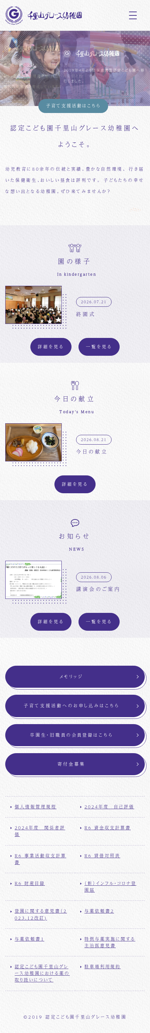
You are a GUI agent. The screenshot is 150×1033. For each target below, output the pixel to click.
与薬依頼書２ (99, 911)
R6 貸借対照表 (102, 855)
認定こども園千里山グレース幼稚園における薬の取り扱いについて (42, 973)
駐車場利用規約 (102, 966)
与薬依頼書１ (29, 939)
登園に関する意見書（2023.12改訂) (41, 914)
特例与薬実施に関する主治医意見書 (109, 942)
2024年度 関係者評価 (40, 831)
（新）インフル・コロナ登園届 (110, 886)
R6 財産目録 (30, 883)
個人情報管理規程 (36, 807)
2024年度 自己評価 (109, 807)
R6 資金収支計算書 (107, 828)
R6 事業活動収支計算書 (40, 858)
